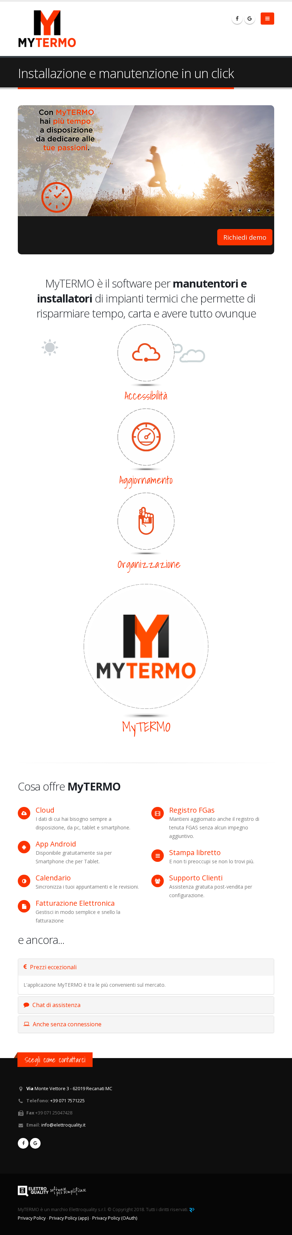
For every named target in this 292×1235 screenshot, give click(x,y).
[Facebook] (237, 18)
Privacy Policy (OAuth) (114, 1218)
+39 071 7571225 (67, 1101)
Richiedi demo (244, 237)
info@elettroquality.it (63, 1125)
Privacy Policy (32, 1218)
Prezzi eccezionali (52, 967)
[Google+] (249, 18)
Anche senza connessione (66, 1024)
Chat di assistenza (55, 1005)
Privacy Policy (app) (69, 1218)
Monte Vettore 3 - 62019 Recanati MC (69, 1089)
